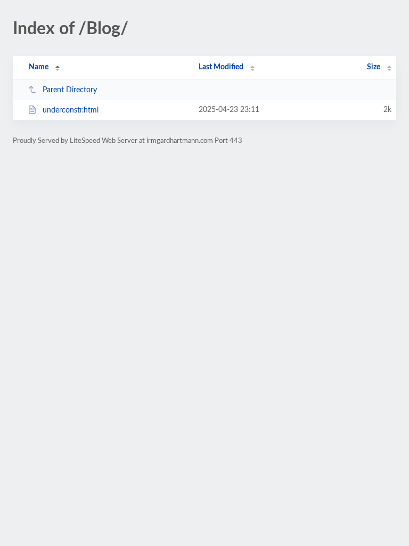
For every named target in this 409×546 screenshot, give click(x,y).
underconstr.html (71, 110)
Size (373, 67)
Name (38, 67)
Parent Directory (70, 90)
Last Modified (221, 67)
